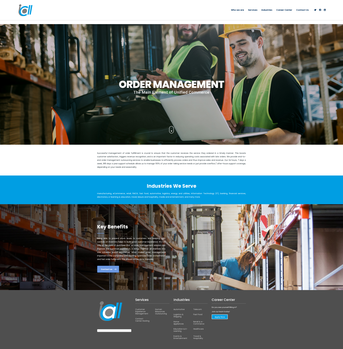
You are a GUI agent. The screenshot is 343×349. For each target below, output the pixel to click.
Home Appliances (179, 323)
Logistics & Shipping (178, 315)
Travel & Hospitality (198, 337)
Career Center (284, 10)
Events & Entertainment (180, 337)
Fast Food (197, 314)
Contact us (106, 269)
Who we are (237, 10)
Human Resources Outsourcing (161, 311)
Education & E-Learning (180, 330)
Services (252, 10)
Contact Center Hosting (142, 320)
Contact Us (302, 10)
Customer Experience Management (141, 311)
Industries (266, 10)
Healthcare (198, 329)
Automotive (179, 309)
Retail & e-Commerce (198, 323)
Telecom (197, 309)
